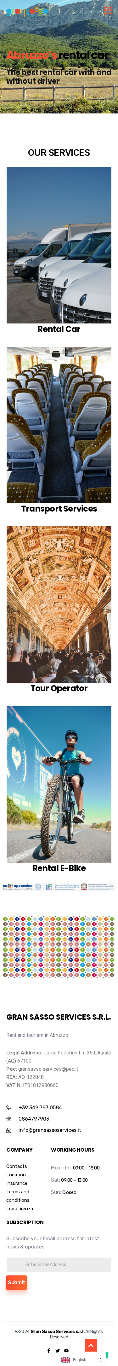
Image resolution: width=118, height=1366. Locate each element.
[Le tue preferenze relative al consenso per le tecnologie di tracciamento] (107, 1355)
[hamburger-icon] (108, 11)
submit (16, 1282)
